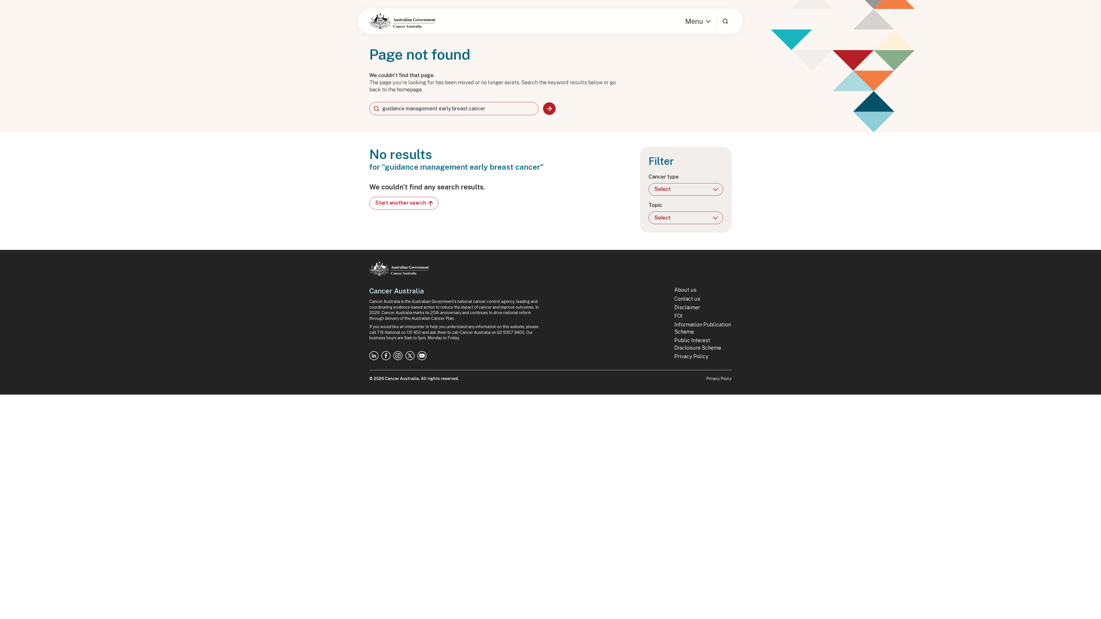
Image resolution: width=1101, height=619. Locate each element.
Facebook (386, 355)
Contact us (687, 299)
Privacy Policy (691, 356)
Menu (694, 21)
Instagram (398, 355)
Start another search (400, 203)
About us (685, 290)
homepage (409, 90)
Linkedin (373, 355)
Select (663, 189)
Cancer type (664, 177)
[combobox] (454, 108)
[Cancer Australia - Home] (402, 21)
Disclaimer (687, 307)
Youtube (422, 355)
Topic (655, 205)
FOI (678, 316)
